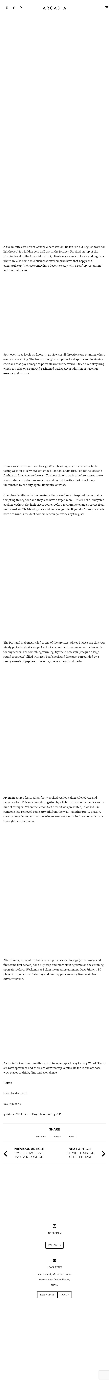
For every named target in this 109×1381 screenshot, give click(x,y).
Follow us (54, 1245)
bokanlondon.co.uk (15, 1093)
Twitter (57, 1136)
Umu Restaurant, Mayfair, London (29, 1153)
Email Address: (47, 1295)
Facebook (41, 1136)
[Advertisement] (54, 75)
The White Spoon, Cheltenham (80, 1153)
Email (71, 1136)
